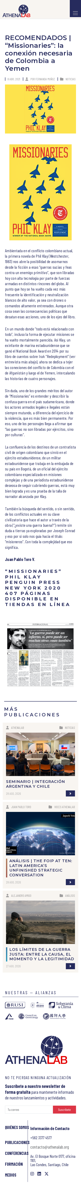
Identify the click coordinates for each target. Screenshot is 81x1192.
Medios (10, 1174)
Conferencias (16, 1153)
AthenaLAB (17, 728)
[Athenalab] (15, 11)
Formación (14, 1164)
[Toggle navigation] (75, 8)
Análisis (70, 895)
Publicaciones (17, 1142)
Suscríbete (64, 1109)
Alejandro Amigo (21, 895)
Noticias (71, 79)
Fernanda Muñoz (45, 79)
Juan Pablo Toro (21, 807)
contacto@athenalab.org (49, 1146)
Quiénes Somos (17, 1127)
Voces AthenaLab (64, 807)
